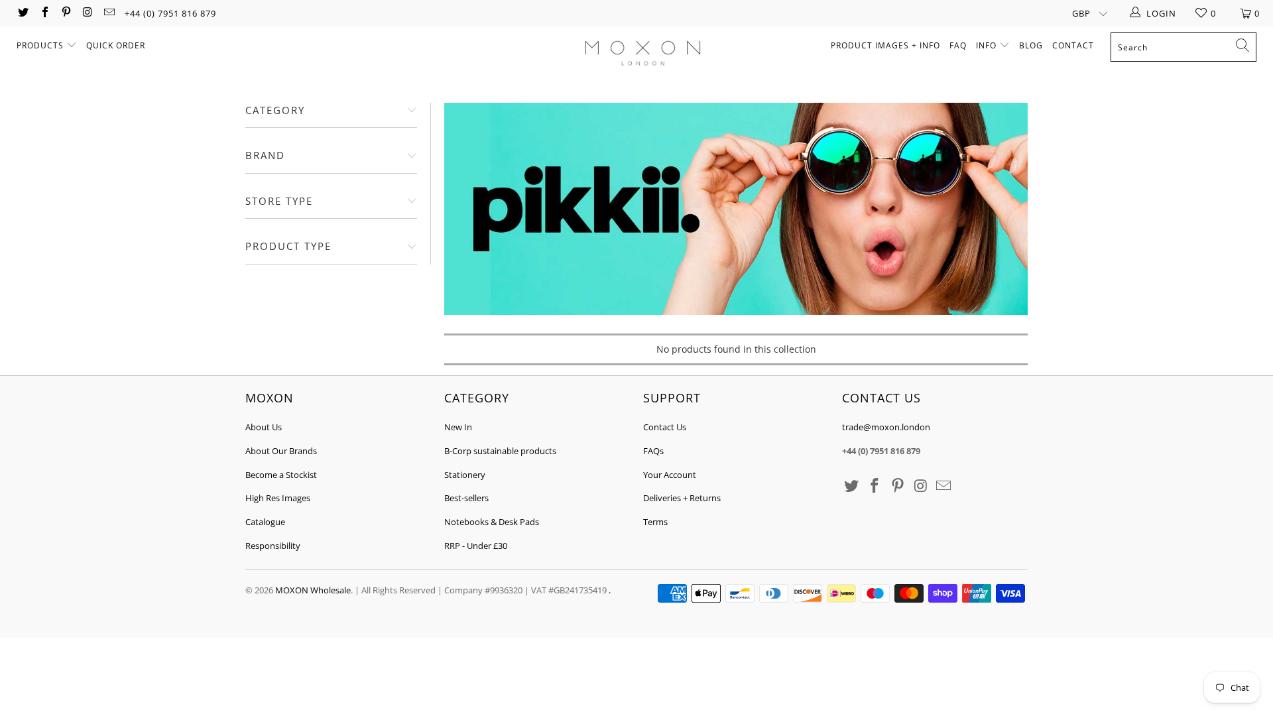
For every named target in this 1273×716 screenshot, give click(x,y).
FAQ (958, 45)
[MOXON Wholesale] (643, 55)
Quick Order (115, 45)
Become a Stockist (281, 475)
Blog (1031, 45)
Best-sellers (466, 498)
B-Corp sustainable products (500, 451)
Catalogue (265, 522)
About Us (263, 427)
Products (41, 45)
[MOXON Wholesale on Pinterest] (66, 13)
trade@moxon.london (886, 427)
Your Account (669, 475)
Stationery (464, 475)
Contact (1073, 45)
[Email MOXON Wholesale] (109, 13)
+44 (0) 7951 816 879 (170, 13)
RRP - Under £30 (475, 546)
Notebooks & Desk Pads (491, 522)
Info (987, 45)
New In (458, 427)
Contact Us (664, 427)
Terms (655, 522)
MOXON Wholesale (313, 590)
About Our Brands (281, 451)
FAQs (653, 451)
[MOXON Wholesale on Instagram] (87, 13)
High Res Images (277, 498)
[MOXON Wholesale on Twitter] (23, 13)
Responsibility (272, 546)
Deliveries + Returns (682, 498)
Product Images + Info (885, 45)
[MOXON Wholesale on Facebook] (44, 13)
